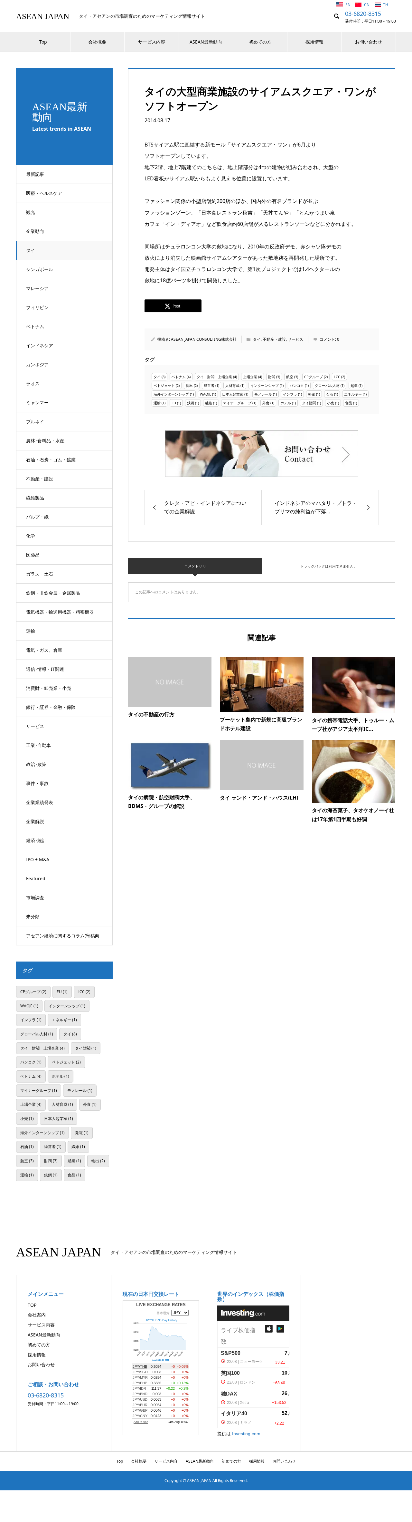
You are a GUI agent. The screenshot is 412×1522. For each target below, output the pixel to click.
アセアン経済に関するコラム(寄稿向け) (62, 938)
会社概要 (97, 42)
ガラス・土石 (39, 574)
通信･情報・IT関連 (45, 669)
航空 (289, 376)
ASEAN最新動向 (206, 42)
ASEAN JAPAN (42, 16)
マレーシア (37, 288)
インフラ (290, 394)
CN (367, 4)
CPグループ (313, 376)
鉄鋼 (190, 402)
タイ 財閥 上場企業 (214, 376)
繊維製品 (35, 498)
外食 (265, 402)
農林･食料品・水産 (45, 441)
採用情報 (314, 42)
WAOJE (205, 394)
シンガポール (39, 269)
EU (174, 402)
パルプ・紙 (37, 517)
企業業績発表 (39, 802)
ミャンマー (37, 402)
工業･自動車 (38, 745)
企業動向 (35, 231)
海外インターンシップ (171, 394)
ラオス (33, 383)
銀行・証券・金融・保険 (51, 707)
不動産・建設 (39, 479)
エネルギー (353, 394)
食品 (348, 402)
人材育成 (232, 385)
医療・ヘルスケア (44, 193)
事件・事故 (37, 783)
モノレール (263, 394)
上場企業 (250, 376)
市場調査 (35, 897)
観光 (30, 212)
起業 (354, 385)
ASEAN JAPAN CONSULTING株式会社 (204, 339)
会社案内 (37, 1315)
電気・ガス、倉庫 (44, 650)
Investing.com (246, 1433)
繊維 (208, 402)
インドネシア (39, 345)
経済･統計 (36, 840)
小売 (330, 402)
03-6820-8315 (363, 13)
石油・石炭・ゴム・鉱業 (51, 460)
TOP (32, 1305)
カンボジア (37, 364)
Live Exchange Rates (161, 1304)
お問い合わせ (368, 42)
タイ (30, 250)
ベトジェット (164, 385)
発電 (311, 394)
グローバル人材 (327, 385)
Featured (35, 878)
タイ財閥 (309, 402)
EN (348, 4)
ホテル (285, 402)
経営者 (209, 385)
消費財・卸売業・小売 (48, 688)
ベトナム (35, 326)
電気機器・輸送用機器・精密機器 (60, 612)
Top (43, 42)
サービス (35, 726)
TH (385, 4)
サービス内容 (151, 42)
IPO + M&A (37, 859)
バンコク (297, 385)
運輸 (30, 631)
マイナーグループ (237, 402)
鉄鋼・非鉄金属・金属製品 (53, 593)
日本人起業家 (232, 394)
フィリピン (37, 307)
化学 (30, 536)
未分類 (33, 916)
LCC (337, 376)
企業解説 (35, 821)
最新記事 (35, 174)
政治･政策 (36, 764)
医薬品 (33, 555)
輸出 (189, 385)
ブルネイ (35, 421)
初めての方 (260, 42)
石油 (329, 394)
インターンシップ (264, 385)
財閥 (271, 376)
